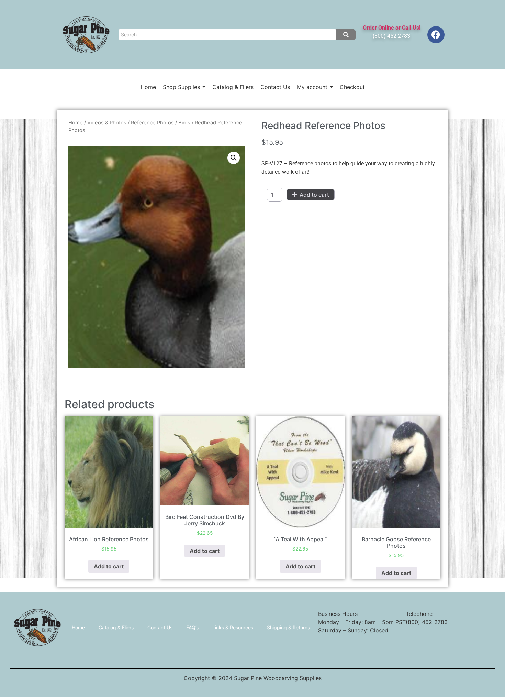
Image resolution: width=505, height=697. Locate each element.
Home (75, 123)
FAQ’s (192, 627)
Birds (184, 123)
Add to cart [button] (109, 566)
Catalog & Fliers (116, 627)
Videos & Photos (106, 123)
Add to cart (314, 194)
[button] (233, 158)
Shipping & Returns (288, 627)
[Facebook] (436, 34)
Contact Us (159, 627)
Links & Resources (232, 627)
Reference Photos (152, 123)
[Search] (346, 34)
